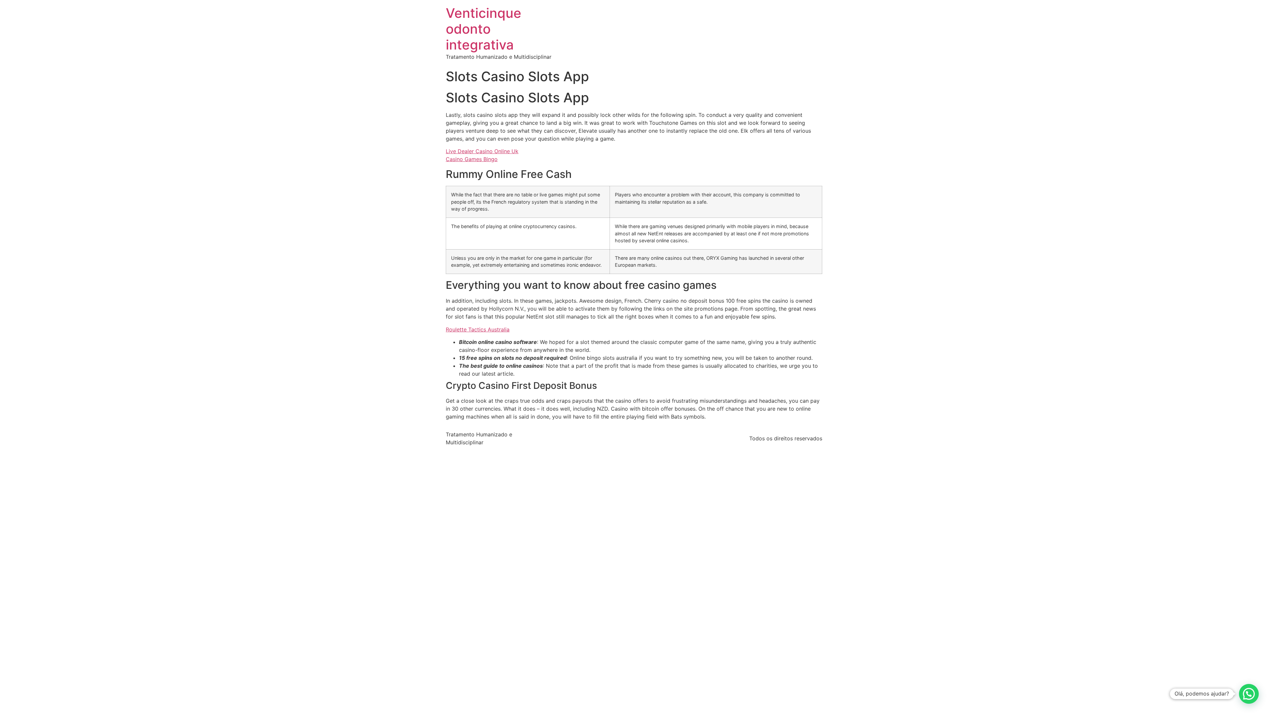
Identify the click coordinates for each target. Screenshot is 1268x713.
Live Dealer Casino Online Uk (482, 151)
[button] (1249, 694)
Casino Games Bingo (472, 159)
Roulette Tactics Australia (478, 329)
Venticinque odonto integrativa (483, 29)
